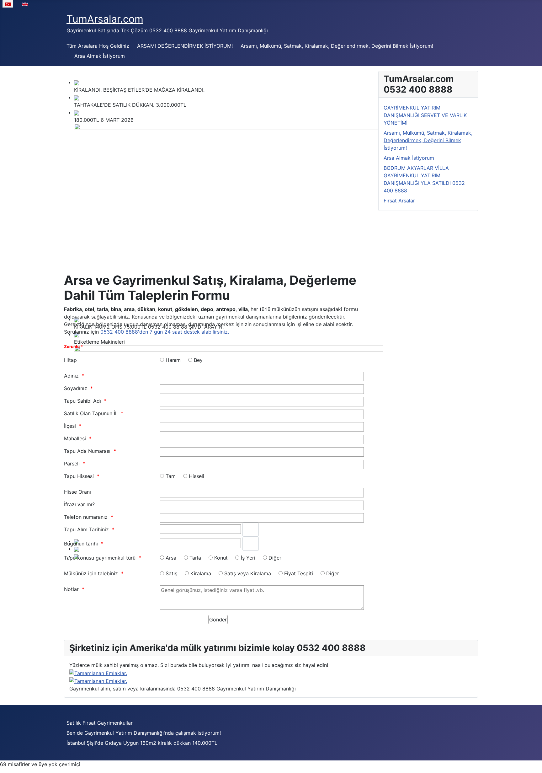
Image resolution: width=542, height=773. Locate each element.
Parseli (72, 463)
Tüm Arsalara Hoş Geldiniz (97, 46)
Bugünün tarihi (81, 543)
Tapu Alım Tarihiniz (86, 529)
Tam (171, 476)
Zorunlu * (73, 346)
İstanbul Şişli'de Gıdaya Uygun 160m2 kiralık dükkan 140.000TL (141, 743)
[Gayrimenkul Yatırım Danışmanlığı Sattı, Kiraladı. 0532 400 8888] (98, 672)
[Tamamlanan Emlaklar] (98, 681)
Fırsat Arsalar (399, 200)
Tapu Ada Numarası (87, 451)
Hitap (70, 360)
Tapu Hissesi (79, 476)
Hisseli (196, 476)
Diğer (274, 558)
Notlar (71, 589)
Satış (171, 573)
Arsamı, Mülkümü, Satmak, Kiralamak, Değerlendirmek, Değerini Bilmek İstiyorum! (337, 46)
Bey (198, 360)
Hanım (173, 360)
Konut (221, 558)
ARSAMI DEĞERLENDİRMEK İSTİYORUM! (185, 46)
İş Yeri (248, 558)
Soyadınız (75, 388)
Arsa (171, 558)
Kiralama (200, 573)
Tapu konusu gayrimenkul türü (100, 558)
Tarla (195, 558)
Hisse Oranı (77, 492)
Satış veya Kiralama (247, 573)
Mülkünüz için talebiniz (91, 573)
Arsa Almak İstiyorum (99, 56)
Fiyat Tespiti (298, 573)
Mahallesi (75, 438)
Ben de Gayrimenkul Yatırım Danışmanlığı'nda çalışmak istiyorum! (143, 733)
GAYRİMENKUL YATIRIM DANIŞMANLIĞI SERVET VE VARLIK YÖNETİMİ (425, 115)
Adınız (71, 376)
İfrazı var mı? (79, 504)
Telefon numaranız (86, 517)
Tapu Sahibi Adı (82, 401)
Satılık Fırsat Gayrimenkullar (99, 723)
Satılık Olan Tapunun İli (91, 413)
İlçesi (70, 426)
